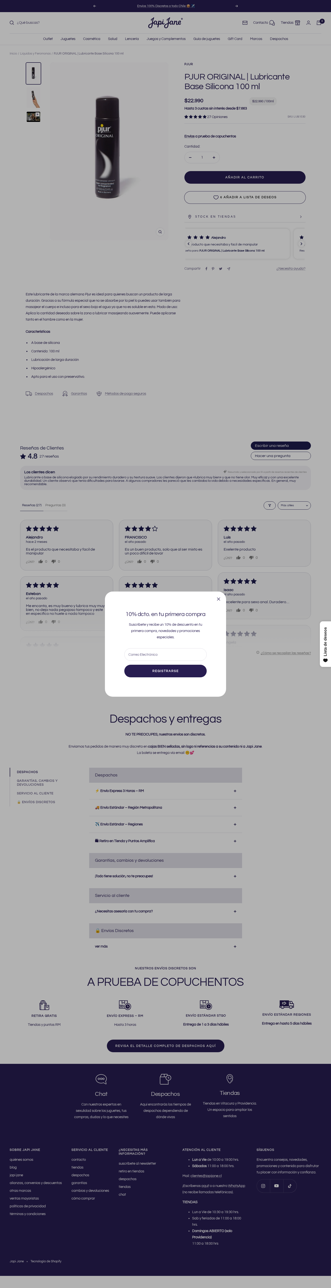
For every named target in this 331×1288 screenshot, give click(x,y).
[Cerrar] (218, 599)
